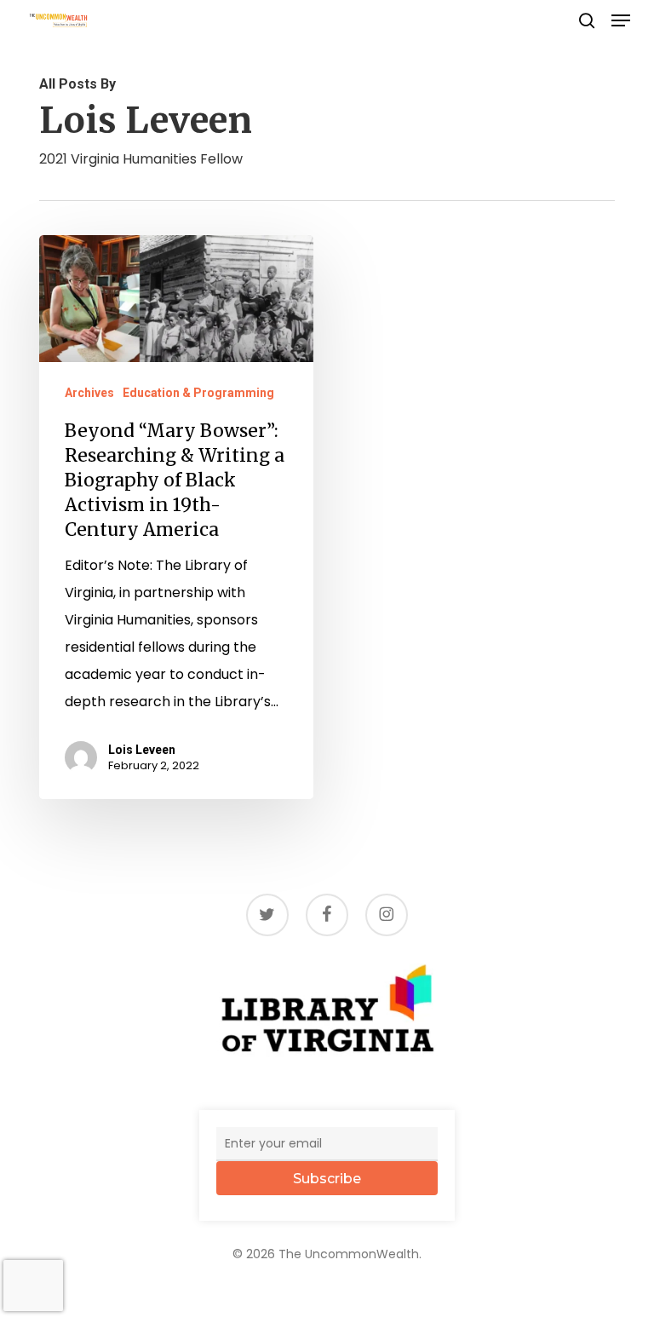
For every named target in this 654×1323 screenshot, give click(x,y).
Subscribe (327, 1179)
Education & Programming (198, 393)
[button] (620, 20)
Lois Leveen (141, 749)
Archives (89, 393)
